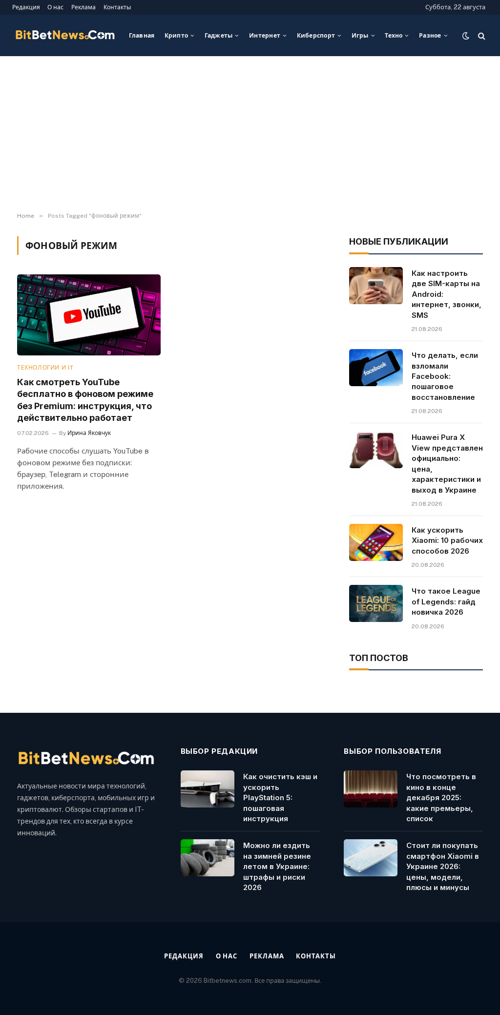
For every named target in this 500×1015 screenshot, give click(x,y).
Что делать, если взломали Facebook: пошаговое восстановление (445, 376)
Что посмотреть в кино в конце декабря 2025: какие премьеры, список (441, 797)
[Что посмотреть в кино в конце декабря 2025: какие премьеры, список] (370, 789)
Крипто (176, 35)
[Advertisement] (250, 134)
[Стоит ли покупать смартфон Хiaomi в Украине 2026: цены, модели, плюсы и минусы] (370, 857)
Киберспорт (316, 35)
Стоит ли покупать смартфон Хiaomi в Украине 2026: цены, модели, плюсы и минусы (442, 866)
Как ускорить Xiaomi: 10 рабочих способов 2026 (447, 540)
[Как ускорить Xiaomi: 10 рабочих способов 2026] (376, 542)
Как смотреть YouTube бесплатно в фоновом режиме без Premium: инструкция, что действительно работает (85, 400)
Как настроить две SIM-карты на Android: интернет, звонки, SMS (446, 294)
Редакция (26, 7)
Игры (360, 35)
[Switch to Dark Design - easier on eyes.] (466, 36)
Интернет (264, 35)
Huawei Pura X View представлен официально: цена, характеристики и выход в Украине (447, 463)
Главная (142, 35)
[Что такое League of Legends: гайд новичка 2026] (376, 603)
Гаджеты (219, 35)
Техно (393, 35)
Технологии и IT (45, 367)
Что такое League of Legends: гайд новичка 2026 (446, 601)
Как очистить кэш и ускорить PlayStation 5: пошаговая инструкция (280, 797)
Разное (430, 35)
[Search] (480, 35)
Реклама (83, 7)
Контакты (117, 7)
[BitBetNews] (65, 36)
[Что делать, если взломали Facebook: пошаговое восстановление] (376, 367)
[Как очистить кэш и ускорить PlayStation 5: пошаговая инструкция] (207, 789)
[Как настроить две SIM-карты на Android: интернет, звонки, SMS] (376, 285)
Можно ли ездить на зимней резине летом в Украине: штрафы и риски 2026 (277, 866)
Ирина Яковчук (89, 433)
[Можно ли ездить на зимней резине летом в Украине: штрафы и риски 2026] (207, 857)
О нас (55, 7)
